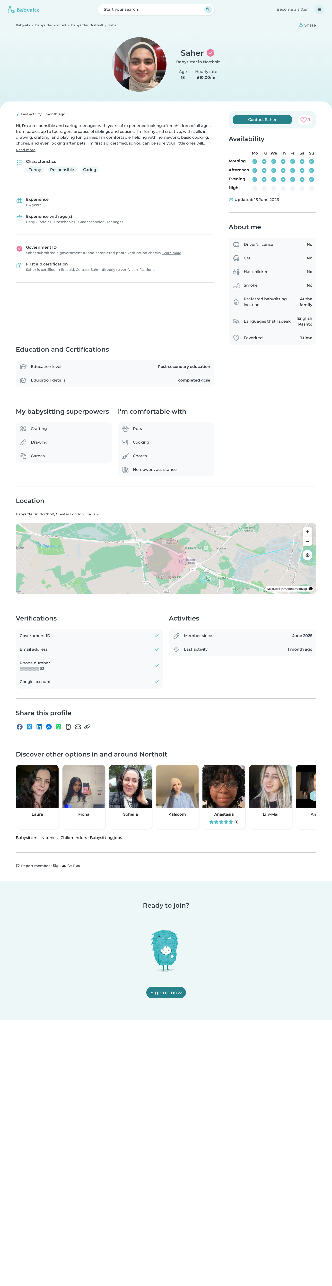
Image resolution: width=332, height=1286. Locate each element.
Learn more (171, 253)
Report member (35, 866)
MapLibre (273, 589)
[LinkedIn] (39, 727)
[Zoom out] (307, 542)
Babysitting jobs (106, 838)
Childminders (74, 838)
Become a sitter (292, 9)
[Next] (314, 796)
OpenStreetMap (296, 589)
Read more (25, 150)
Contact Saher (262, 119)
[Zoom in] (307, 532)
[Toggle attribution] (311, 589)
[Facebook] (20, 727)
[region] (166, 558)
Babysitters (27, 838)
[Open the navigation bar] (319, 9)
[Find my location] (307, 555)
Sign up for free (66, 866)
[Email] (78, 727)
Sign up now (166, 992)
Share (309, 25)
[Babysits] (23, 9)
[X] (29, 727)
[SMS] (68, 727)
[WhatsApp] (58, 727)
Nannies (49, 838)
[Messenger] (49, 727)
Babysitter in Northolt (198, 62)
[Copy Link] (87, 727)
